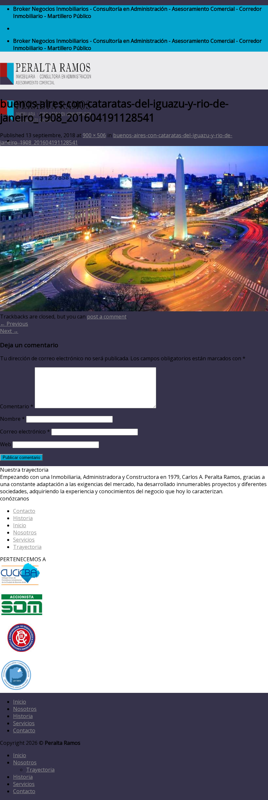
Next (9, 331)
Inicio (19, 525)
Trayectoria (27, 546)
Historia (23, 518)
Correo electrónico (25, 431)
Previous (14, 323)
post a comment (106, 316)
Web (5, 444)
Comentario (16, 406)
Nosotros (25, 532)
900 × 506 (94, 135)
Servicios (24, 539)
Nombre (12, 418)
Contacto (24, 510)
